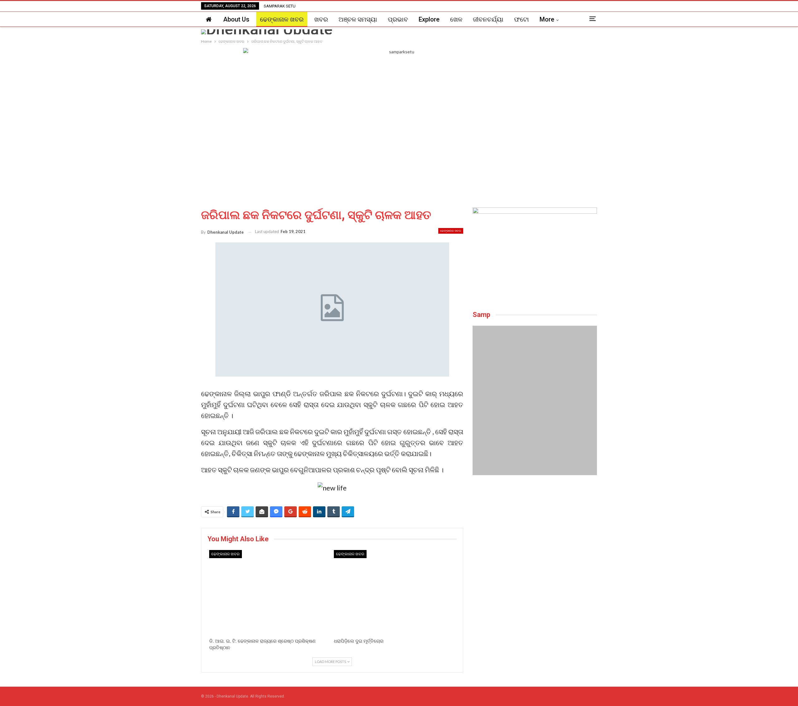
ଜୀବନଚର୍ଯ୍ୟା (488, 19)
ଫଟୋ (521, 19)
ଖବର (321, 19)
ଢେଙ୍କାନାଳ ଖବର (282, 19)
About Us (236, 19)
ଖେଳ (456, 19)
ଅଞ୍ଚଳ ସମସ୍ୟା (358, 19)
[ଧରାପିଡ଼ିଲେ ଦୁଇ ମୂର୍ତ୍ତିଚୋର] (394, 592)
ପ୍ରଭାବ (398, 19)
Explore (429, 19)
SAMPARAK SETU (280, 6)
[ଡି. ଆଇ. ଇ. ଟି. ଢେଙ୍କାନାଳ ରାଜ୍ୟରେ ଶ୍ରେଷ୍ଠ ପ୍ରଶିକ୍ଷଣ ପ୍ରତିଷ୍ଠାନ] (270, 592)
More (547, 19)
